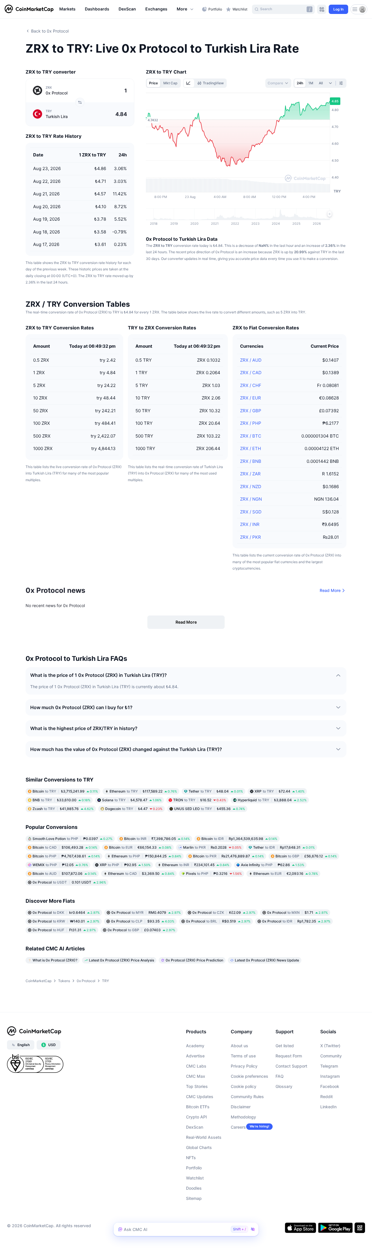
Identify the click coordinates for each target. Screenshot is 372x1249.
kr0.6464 (66, 912)
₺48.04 (216, 791)
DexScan (194, 1127)
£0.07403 (141, 930)
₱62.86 (272, 865)
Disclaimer (241, 1106)
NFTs (191, 1157)
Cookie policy (243, 1086)
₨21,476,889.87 (228, 856)
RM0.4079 (146, 912)
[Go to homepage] (29, 9)
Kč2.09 (223, 912)
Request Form (289, 1055)
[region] (129, 9)
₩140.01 (66, 921)
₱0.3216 (214, 873)
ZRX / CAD (251, 372)
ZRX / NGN (251, 499)
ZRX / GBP (250, 410)
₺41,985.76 (63, 809)
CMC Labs (196, 1066)
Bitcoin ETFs (198, 1106)
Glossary (284, 1086)
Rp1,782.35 (296, 921)
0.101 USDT (69, 882)
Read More (330, 590)
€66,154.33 (140, 847)
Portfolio (194, 1167)
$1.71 (297, 912)
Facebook (329, 1086)
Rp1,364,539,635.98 (239, 838)
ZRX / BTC (250, 436)
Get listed (285, 1045)
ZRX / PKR (250, 537)
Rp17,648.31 (284, 847)
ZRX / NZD (250, 486)
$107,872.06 (64, 873)
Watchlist (195, 1177)
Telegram (329, 1066)
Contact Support (291, 1066)
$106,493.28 (65, 847)
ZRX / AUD (251, 360)
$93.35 (142, 921)
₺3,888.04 (272, 800)
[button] (185, 9)
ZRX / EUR (250, 398)
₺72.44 (280, 791)
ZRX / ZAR (250, 474)
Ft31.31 (64, 930)
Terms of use (243, 1055)
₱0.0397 (72, 838)
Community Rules (247, 1096)
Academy (195, 1045)
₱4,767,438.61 (66, 856)
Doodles (194, 1188)
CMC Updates (199, 1096)
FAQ (280, 1076)
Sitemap (194, 1198)
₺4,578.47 (132, 800)
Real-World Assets (203, 1137)
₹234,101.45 (195, 865)
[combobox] (278, 83)
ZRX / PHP (250, 423)
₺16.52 (199, 800)
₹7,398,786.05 (157, 838)
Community (331, 1055)
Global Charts (199, 1147)
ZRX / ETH (250, 448)
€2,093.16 (285, 873)
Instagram (330, 1076)
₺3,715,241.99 (65, 791)
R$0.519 (218, 921)
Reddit (326, 1096)
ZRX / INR (250, 524)
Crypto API (196, 1116)
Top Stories (197, 1086)
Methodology (243, 1116)
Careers (238, 1127)
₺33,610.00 (61, 800)
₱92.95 (125, 865)
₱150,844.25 (146, 856)
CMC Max (195, 1076)
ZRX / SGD (251, 512)
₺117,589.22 (143, 791)
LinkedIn (328, 1106)
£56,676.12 (306, 856)
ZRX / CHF (250, 385)
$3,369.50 (141, 873)
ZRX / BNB (250, 461)
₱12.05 (60, 865)
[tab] (188, 83)
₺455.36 (209, 809)
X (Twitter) (330, 1045)
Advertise (195, 1055)
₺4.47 (133, 809)
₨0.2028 (212, 847)
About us (239, 1045)
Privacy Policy (244, 1066)
